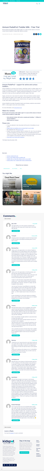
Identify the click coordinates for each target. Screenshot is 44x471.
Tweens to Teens (5, 0)
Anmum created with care (12, 155)
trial (21, 168)
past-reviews (14, 168)
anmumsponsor (6, 168)
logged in (12, 433)
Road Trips (18, 0)
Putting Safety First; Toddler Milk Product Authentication (19, 160)
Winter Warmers (12, 0)
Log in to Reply (16, 230)
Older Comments (8, 218)
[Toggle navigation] (39, 3)
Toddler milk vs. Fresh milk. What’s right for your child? (19, 159)
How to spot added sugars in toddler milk (16, 157)
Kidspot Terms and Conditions (38, 455)
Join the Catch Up (24, 452)
